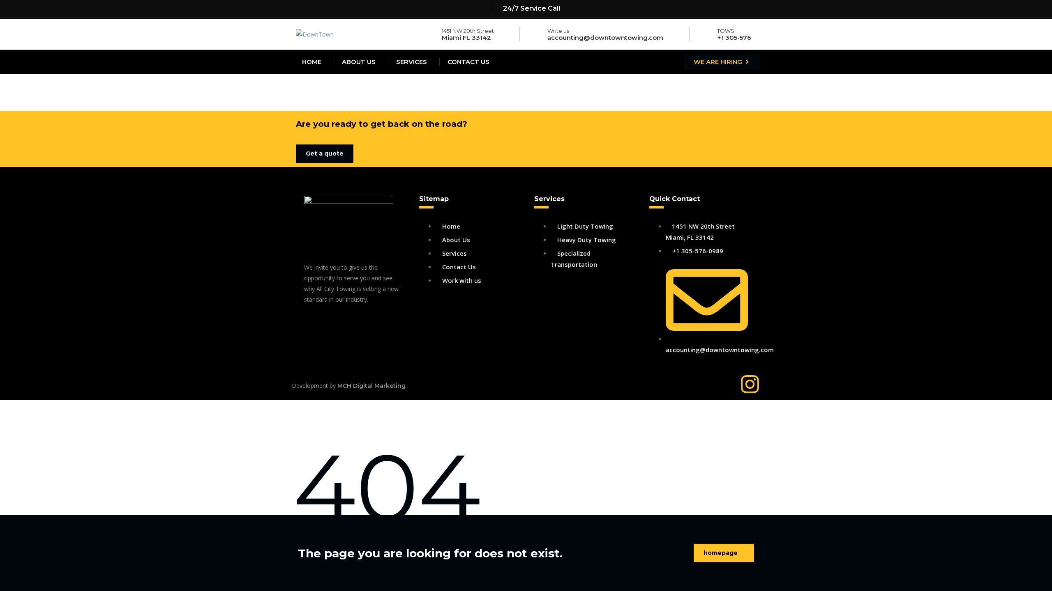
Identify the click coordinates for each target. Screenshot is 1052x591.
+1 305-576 (734, 37)
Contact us (468, 62)
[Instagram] (750, 384)
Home (311, 62)
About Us (359, 62)
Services (411, 62)
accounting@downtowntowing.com (605, 37)
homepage (721, 553)
